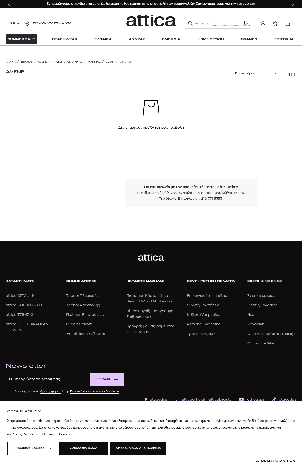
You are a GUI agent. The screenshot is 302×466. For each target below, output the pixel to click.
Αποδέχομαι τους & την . (66, 391)
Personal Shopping (204, 324)
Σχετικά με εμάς (261, 295)
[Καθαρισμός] (237, 23)
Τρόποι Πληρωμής (82, 295)
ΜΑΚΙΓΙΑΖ (94, 61)
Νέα (250, 315)
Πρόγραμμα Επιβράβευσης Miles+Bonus (150, 329)
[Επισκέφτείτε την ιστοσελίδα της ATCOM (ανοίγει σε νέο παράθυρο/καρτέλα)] (275, 460)
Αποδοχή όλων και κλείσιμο (138, 448)
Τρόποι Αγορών (201, 334)
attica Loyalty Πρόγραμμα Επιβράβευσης (150, 313)
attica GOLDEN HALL (24, 305)
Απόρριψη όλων (83, 448)
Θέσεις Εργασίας (262, 305)
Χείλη (110, 61)
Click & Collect (79, 324)
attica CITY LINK (20, 295)
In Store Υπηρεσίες (203, 315)
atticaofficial (193, 399)
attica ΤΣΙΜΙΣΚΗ (20, 315)
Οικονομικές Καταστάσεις (270, 334)
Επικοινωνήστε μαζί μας (208, 295)
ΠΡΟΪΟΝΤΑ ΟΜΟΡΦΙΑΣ (67, 61)
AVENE (42, 61)
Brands (26, 61)
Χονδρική (255, 324)
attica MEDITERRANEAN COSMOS (27, 327)
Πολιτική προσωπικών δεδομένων (94, 391)
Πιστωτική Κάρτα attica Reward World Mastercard (150, 298)
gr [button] (12, 23)
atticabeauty (219, 399)
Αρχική (11, 61)
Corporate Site (260, 343)
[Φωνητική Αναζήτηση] (245, 23)
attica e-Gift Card (89, 334)
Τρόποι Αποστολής (83, 305)
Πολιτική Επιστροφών (85, 315)
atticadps (158, 399)
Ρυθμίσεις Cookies (29, 448)
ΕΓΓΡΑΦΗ (103, 379)
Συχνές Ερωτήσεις (203, 305)
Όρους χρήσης (50, 391)
